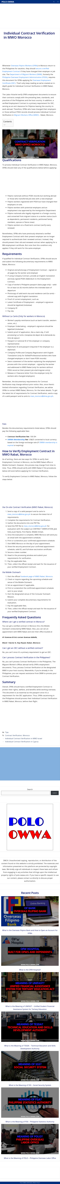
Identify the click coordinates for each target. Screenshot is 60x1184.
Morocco (26, 735)
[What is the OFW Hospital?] (30, 951)
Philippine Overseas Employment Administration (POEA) (25, 77)
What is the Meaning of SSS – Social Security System (30, 1085)
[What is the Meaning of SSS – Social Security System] (30, 1066)
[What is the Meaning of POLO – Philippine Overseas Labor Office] (30, 1139)
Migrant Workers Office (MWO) (26, 115)
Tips (7, 732)
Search (30, 789)
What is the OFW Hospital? (30, 970)
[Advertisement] (30, 15)
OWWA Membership (16, 439)
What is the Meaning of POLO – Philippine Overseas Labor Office (30, 1158)
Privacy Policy (36, 1182)
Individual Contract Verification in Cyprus (21, 741)
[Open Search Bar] (54, 2)
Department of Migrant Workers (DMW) (26, 74)
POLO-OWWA (8, 1)
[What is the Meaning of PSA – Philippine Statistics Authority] (30, 1102)
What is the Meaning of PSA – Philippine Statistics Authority (30, 1121)
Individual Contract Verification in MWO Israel (23, 738)
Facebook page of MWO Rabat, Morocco (36, 576)
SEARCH (54, 793)
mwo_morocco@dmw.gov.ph (41, 396)
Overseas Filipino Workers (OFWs (24, 65)
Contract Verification (13, 735)
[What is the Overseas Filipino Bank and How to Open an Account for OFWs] (30, 911)
